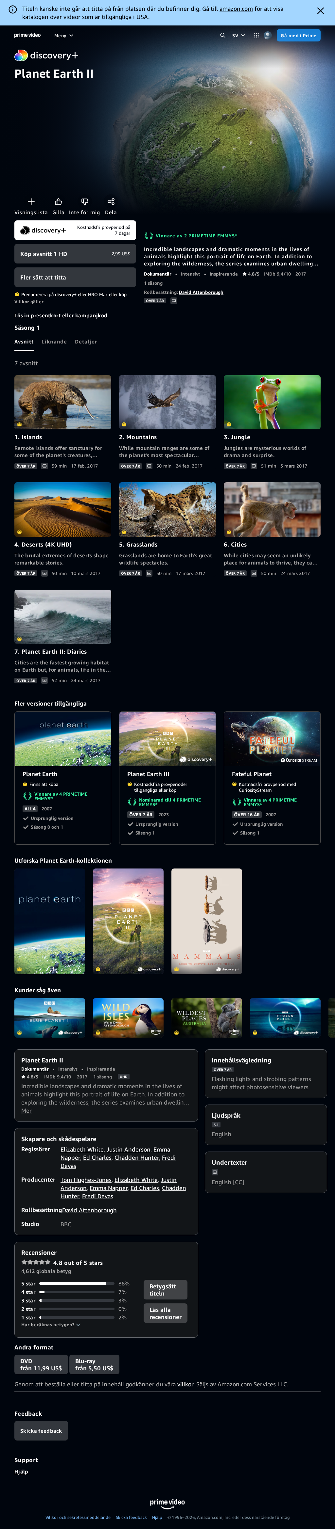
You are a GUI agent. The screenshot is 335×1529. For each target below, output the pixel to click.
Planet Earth (63, 739)
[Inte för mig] (85, 201)
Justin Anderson (128, 1149)
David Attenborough (201, 292)
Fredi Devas (97, 1196)
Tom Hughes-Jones (86, 1179)
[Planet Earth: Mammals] (206, 921)
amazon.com (236, 8)
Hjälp (21, 1471)
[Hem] (27, 35)
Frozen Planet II (285, 1018)
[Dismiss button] (320, 11)
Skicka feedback (131, 1517)
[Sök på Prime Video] (222, 35)
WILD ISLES (128, 1018)
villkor (185, 1384)
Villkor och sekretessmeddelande (78, 1517)
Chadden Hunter (137, 1157)
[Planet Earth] (49, 921)
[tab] (24, 341)
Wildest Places (206, 1018)
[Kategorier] (256, 35)
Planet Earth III (167, 739)
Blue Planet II (49, 1018)
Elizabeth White (82, 1149)
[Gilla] (58, 201)
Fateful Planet (272, 739)
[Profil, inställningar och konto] (267, 35)
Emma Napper (109, 1187)
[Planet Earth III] (128, 921)
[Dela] (111, 201)
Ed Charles (97, 1157)
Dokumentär (157, 274)
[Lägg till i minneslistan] (31, 201)
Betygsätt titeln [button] (163, 1289)
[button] (51, 1324)
